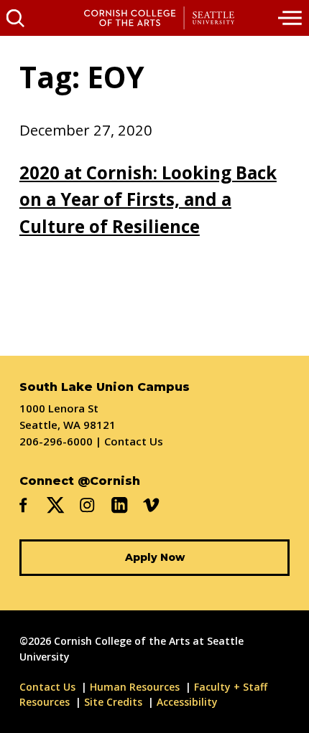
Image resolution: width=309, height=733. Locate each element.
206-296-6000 (56, 441)
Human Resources (135, 687)
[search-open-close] (15, 18)
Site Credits (113, 702)
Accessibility (187, 702)
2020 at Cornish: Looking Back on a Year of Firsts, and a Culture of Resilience (148, 199)
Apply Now (155, 557)
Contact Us (133, 441)
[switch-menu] (291, 18)
